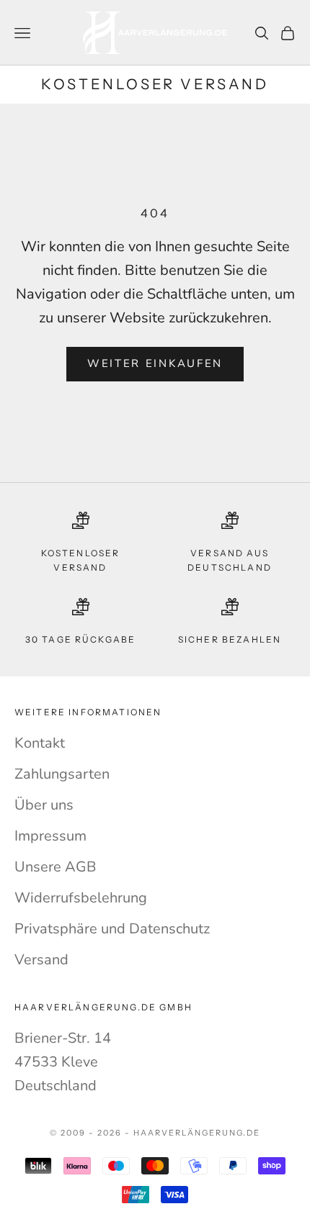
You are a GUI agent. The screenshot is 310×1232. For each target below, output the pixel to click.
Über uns (44, 805)
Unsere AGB (55, 867)
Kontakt (39, 743)
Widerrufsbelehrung (80, 897)
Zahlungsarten (62, 774)
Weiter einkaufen (155, 363)
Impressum (50, 836)
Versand (41, 959)
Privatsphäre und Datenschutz (112, 928)
